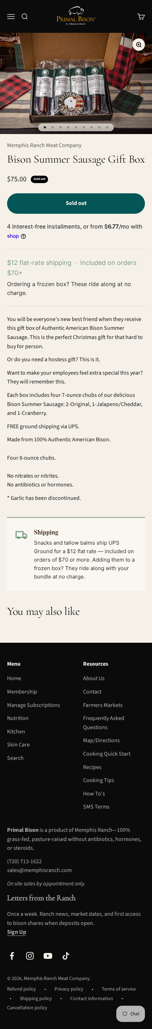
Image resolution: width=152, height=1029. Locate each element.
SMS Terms (96, 807)
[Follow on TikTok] (66, 956)
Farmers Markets (103, 705)
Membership (22, 692)
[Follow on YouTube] (48, 956)
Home (14, 678)
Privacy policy (68, 989)
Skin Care (18, 745)
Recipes (92, 767)
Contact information (91, 998)
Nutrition (18, 718)
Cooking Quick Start (106, 754)
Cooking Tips (98, 780)
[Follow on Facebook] (12, 956)
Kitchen (16, 732)
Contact (92, 692)
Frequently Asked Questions (103, 722)
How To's (94, 794)
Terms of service (119, 989)
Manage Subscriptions (33, 705)
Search (15, 758)
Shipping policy (36, 998)
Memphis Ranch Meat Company (44, 145)
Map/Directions (101, 740)
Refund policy (21, 989)
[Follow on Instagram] (30, 956)
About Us (94, 678)
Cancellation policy (27, 1007)
